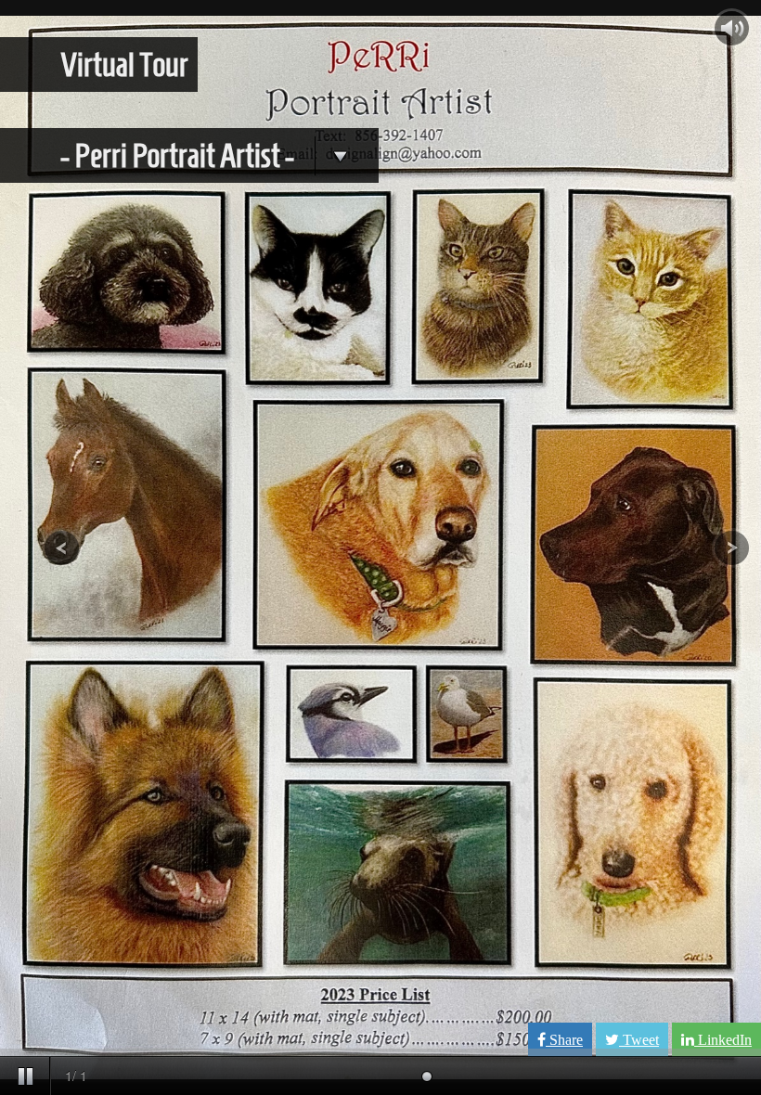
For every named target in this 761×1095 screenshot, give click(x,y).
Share (564, 1040)
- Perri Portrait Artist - (179, 155)
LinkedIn (723, 1040)
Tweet (639, 1040)
